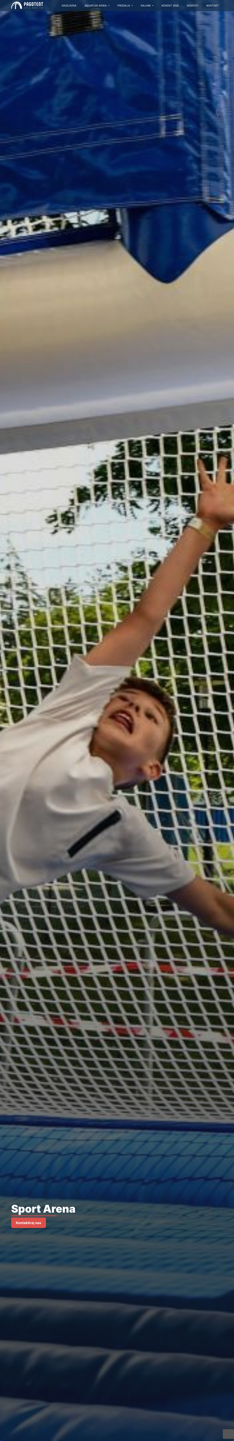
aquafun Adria (96, 5)
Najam (146, 5)
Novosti (192, 5)
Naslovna (69, 5)
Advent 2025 (170, 5)
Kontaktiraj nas (28, 1223)
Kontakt (212, 5)
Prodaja (124, 5)
